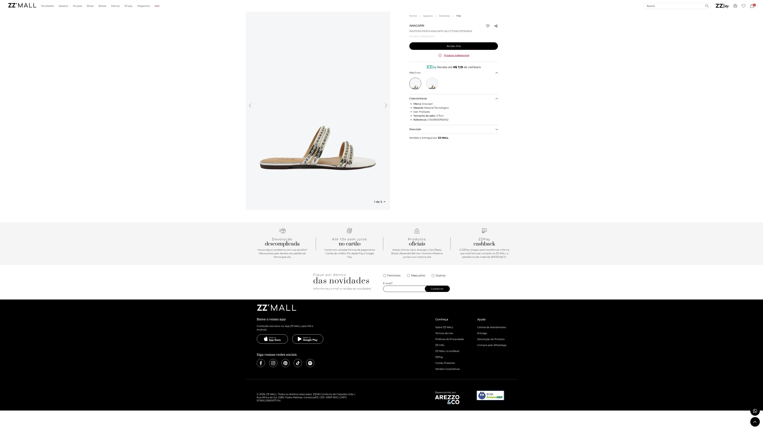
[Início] (22, 6)
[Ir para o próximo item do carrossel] (386, 105)
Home (413, 15)
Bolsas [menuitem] (102, 6)
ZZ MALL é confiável (447, 351)
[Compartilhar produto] (496, 26)
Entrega (482, 333)
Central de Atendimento (491, 327)
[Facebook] (261, 363)
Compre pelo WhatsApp (491, 345)
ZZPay (439, 357)
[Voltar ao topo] (755, 422)
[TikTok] (298, 363)
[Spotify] (310, 363)
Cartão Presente (445, 362)
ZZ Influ (439, 345)
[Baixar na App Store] (272, 339)
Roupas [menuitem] (77, 6)
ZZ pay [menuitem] (128, 6)
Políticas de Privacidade (449, 339)
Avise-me (454, 46)
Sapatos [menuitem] (63, 6)
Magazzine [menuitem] (143, 6)
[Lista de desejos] (744, 6)
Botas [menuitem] (90, 6)
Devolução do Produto (491, 339)
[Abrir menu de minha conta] (735, 6)
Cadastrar (437, 288)
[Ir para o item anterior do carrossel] (250, 105)
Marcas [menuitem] (115, 6)
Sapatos (428, 15)
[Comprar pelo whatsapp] (755, 411)
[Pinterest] (285, 363)
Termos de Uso (444, 333)
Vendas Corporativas (447, 368)
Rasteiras (444, 15)
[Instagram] (273, 363)
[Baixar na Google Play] (307, 339)
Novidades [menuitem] (47, 6)
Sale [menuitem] (157, 6)
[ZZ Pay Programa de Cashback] (722, 6)
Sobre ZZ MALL (444, 327)
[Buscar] (707, 6)
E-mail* (388, 283)
